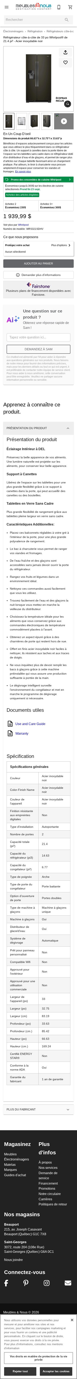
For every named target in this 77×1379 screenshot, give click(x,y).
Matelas (10, 1164)
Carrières (45, 1199)
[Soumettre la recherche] (66, 19)
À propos (45, 1162)
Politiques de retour (53, 1204)
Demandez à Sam (39, 349)
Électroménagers (13, 31)
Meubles (10, 1154)
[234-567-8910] (59, 7)
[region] (38, 1346)
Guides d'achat (15, 1175)
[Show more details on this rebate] (70, 179)
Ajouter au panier (38, 263)
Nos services (48, 1167)
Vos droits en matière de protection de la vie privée (38, 1358)
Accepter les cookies (56, 1371)
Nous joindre (13, 1260)
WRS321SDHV (34, 229)
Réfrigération (35, 31)
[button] (6, 7)
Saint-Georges (15, 1242)
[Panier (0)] (70, 7)
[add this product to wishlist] (65, 62)
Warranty (21, 733)
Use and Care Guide (30, 724)
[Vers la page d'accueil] (34, 7)
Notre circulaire (50, 1194)
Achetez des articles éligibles (22, 194)
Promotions (47, 1188)
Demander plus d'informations (41, 275)
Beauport (11, 1224)
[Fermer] (72, 1319)
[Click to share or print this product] (65, 52)
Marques (10, 1169)
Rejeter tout (20, 1371)
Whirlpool (23, 224)
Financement (48, 1183)
